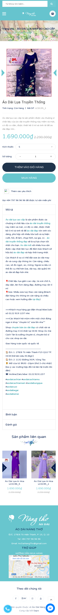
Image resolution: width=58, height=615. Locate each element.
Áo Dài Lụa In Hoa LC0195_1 (43, 482)
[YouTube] (41, 598)
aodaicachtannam (16, 383)
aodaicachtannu (31, 379)
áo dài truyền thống (40, 223)
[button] (51, 4)
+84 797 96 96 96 (15, 200)
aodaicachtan (14, 379)
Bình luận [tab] (11, 414)
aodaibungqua (35, 383)
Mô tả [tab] (9, 209)
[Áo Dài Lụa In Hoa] (14, 464)
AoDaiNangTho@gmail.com (32, 543)
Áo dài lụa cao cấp (15, 219)
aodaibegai (12, 390)
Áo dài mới (25, 245)
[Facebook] (16, 598)
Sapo (36, 610)
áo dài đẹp (32, 230)
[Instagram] (32, 598)
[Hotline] (9, 608)
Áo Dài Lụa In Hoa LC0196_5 (14, 482)
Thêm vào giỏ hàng (29, 167)
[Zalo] (24, 598)
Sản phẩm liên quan (29, 437)
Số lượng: (7, 156)
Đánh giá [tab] (11, 424)
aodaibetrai (13, 394)
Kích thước (8, 147)
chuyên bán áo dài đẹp (23, 327)
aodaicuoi (12, 386)
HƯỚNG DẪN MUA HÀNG (29, 553)
